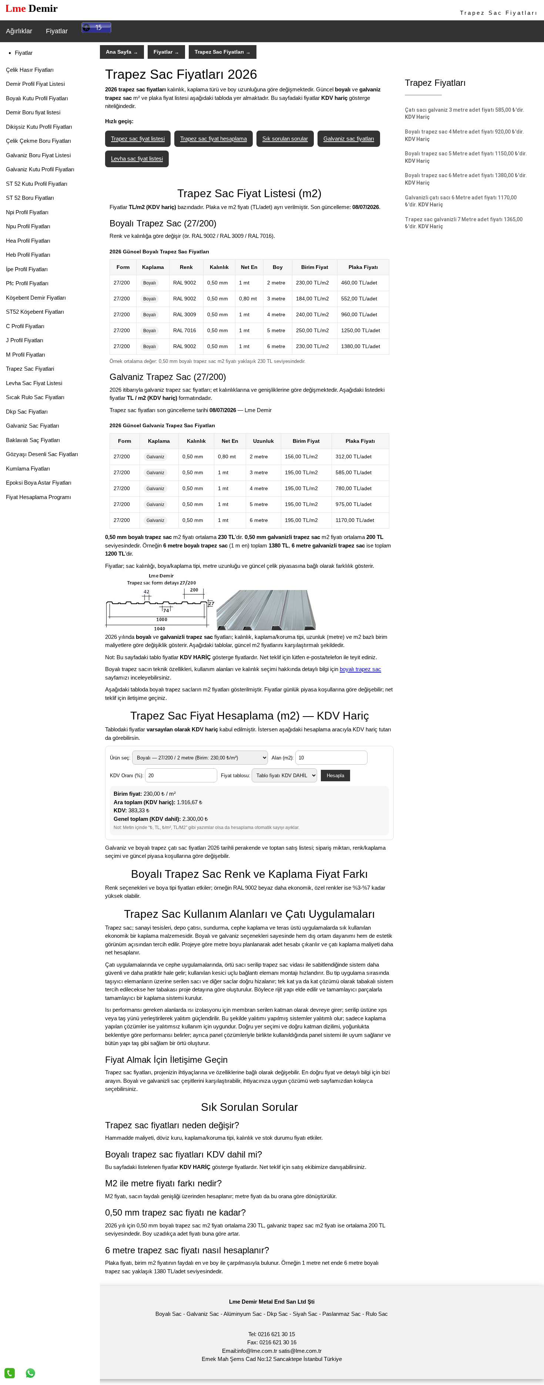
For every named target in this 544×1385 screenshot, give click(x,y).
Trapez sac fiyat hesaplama (213, 138)
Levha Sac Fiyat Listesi (34, 383)
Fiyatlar (57, 31)
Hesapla (335, 775)
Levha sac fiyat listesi (137, 158)
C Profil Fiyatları (25, 326)
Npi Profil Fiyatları (27, 212)
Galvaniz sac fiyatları (348, 138)
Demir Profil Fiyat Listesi (35, 84)
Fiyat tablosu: (236, 775)
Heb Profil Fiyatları (28, 255)
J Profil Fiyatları (24, 340)
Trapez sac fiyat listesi (138, 138)
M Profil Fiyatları (25, 354)
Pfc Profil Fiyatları (27, 283)
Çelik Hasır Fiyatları (30, 70)
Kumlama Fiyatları (28, 468)
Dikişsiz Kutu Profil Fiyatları (39, 127)
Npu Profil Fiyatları (28, 226)
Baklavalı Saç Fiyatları (33, 440)
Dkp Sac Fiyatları (27, 411)
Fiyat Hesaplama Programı (38, 497)
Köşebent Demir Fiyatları (36, 297)
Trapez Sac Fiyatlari (30, 368)
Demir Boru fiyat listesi (33, 112)
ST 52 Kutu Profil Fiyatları (36, 184)
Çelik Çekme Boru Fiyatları (38, 141)
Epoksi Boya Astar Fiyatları (38, 482)
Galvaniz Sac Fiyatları (32, 425)
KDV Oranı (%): (127, 775)
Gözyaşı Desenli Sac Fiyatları (42, 454)
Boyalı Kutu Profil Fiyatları (37, 98)
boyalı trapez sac (360, 669)
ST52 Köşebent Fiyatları (35, 312)
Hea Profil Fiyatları (28, 240)
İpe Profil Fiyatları (27, 269)
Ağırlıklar (19, 31)
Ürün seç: (121, 758)
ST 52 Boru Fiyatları (30, 198)
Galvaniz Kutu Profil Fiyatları (40, 169)
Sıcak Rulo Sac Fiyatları (35, 397)
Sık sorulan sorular (285, 138)
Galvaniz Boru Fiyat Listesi (38, 155)
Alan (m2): (283, 758)
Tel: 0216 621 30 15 (271, 1334)
